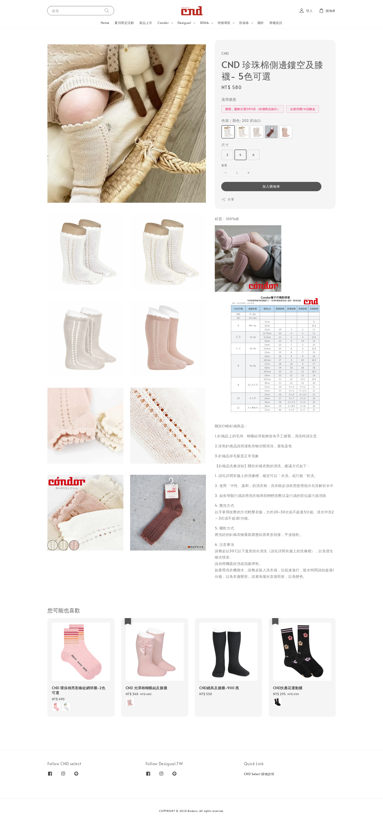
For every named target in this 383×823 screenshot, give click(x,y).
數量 (224, 165)
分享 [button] (231, 199)
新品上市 (145, 23)
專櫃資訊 (275, 23)
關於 (261, 23)
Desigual (184, 23)
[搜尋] (107, 10)
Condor (163, 23)
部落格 (244, 23)
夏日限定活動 (124, 23)
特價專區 (224, 23)
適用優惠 (228, 99)
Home (105, 23)
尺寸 (225, 144)
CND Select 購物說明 (259, 774)
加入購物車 (271, 186)
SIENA (204, 23)
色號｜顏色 (241, 120)
